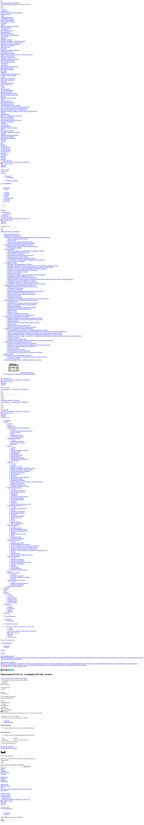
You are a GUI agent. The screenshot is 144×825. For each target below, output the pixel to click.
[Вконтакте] (4, 205)
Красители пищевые (16, 528)
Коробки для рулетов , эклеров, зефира (47, 663)
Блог (2, 787)
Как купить (10, 596)
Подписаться (27, 766)
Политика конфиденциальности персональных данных (16, 789)
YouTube (6, 189)
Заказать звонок (11, 637)
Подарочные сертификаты (14, 659)
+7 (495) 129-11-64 (6, 160)
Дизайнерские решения (17, 441)
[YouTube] (5, 207)
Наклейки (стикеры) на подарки (77, 665)
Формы (13, 448)
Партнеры (3, 780)
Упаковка (13, 465)
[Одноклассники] (4, 670)
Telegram (3, 166)
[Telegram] (13, 670)
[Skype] (11, 670)
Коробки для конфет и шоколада (110, 663)
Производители (5, 772)
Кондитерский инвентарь (18, 490)
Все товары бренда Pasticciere (9, 748)
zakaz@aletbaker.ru (7, 183)
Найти (2, 820)
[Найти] (2, 8)
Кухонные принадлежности (18, 508)
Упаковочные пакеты (125, 663)
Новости (3, 778)
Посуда (118, 657)
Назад (10, 423)
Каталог (9, 425)
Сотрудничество (5, 796)
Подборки (3, 771)
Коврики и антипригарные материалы (21, 431)
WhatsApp (3, 165)
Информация (4, 781)
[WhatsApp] (9, 670)
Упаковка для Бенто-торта (60, 665)
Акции (3, 769)
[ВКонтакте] (2, 670)
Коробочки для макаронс (84, 663)
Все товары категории (7, 746)
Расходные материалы (17, 559)
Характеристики (8, 722)
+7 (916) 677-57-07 (7, 163)
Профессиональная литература (19, 583)
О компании (4, 777)
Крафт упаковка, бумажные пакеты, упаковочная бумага (24, 665)
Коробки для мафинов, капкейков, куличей (24, 663)
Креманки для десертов (46, 665)
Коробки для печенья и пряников (67, 663)
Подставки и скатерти (17, 575)
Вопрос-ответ (4, 784)
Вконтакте (7, 187)
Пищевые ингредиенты (17, 543)
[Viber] (6, 670)
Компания (10, 607)
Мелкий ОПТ (4, 657)
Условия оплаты (5, 793)
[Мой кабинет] (1, 391)
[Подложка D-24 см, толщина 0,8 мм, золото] (14, 678)
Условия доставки (6, 795)
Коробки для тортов (6, 663)
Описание (7, 721)
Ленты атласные (96, 663)
